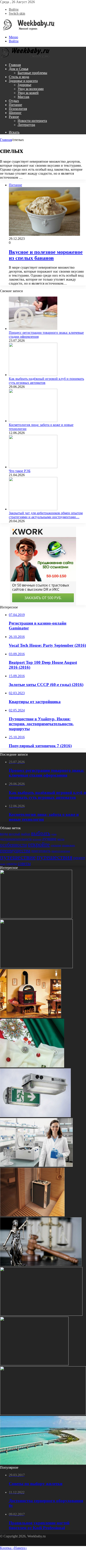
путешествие (18, 856)
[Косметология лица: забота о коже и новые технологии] (33, 421)
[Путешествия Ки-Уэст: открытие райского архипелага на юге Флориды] (43, 1463)
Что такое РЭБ (19, 471)
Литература (26, 125)
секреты (11, 863)
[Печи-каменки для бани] (32, 1215)
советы (24, 863)
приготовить (40, 851)
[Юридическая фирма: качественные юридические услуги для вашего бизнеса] (41, 1314)
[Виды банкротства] (41, 1265)
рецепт (79, 857)
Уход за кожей (28, 93)
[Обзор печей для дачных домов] (30, 1016)
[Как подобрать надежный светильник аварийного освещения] (35, 1116)
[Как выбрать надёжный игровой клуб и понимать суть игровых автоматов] (33, 375)
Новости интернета (32, 121)
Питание (15, 105)
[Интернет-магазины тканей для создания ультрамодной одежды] (32, 1066)
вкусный (14, 834)
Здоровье (24, 85)
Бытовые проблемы (32, 73)
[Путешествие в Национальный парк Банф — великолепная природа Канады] (36, 917)
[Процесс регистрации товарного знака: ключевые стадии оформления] (33, 328)
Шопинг (15, 113)
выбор (25, 834)
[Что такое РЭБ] (33, 467)
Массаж (23, 97)
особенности (13, 844)
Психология (18, 109)
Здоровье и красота (23, 81)
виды (4, 834)
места (60, 839)
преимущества (15, 850)
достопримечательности (16, 839)
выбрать (40, 833)
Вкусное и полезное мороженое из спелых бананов (46, 255)
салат (3, 864)
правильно (68, 845)
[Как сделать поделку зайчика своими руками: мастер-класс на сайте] (34, 1364)
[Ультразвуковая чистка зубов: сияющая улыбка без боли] (43, 1414)
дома (53, 834)
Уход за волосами (31, 89)
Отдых (14, 101)
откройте (39, 844)
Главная (15, 65)
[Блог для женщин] (27, 29)
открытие (56, 845)
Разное (14, 117)
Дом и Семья (18, 69)
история (37, 839)
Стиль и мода (19, 77)
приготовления (60, 851)
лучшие (49, 838)
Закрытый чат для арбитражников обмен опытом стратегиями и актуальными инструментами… (46, 515)
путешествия (54, 856)
